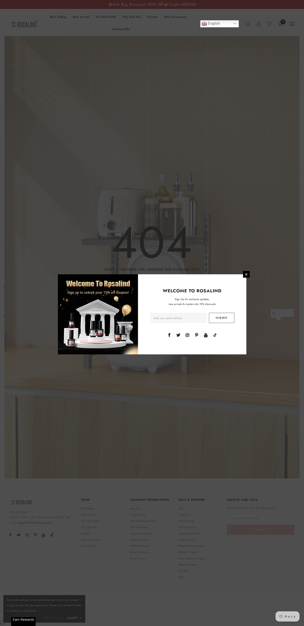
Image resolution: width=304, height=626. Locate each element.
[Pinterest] (196, 334)
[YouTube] (206, 334)
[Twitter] (178, 334)
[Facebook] (169, 334)
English (213, 23)
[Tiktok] (215, 334)
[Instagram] (187, 334)
